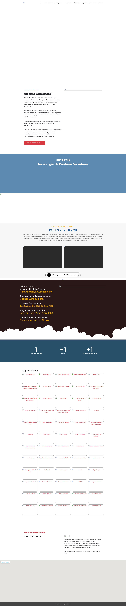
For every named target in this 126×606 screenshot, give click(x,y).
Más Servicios (76, 3)
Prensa (95, 3)
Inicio (45, 3)
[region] (63, 41)
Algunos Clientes (86, 3)
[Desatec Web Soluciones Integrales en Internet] (32, 3)
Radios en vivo (67, 3)
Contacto (100, 3)
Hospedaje (59, 3)
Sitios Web (52, 3)
